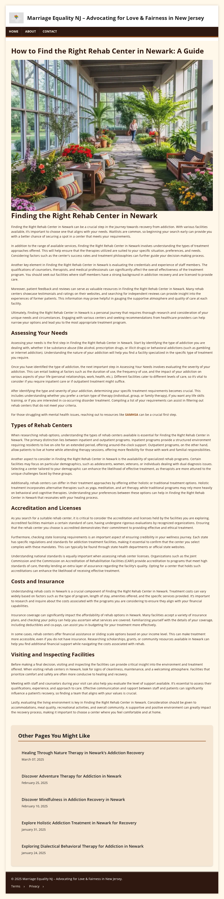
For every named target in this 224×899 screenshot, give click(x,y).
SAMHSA (131, 414)
